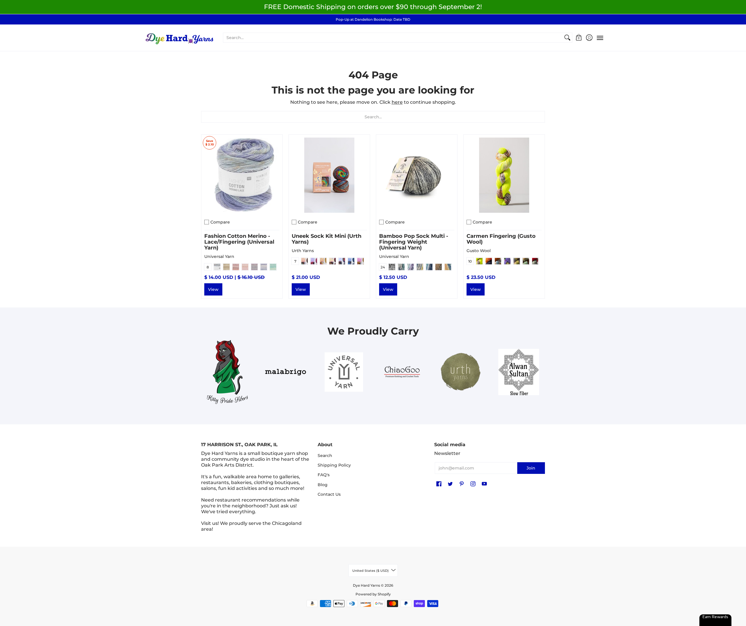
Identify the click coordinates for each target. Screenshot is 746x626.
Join (531, 468)
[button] (579, 37)
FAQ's (324, 474)
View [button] (213, 289)
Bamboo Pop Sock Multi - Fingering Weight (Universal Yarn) (413, 242)
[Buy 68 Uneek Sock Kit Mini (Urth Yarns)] (329, 175)
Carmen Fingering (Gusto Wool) (501, 239)
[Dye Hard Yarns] (179, 37)
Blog (323, 484)
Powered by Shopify (373, 594)
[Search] (567, 37)
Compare (220, 222)
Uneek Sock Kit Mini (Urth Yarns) (326, 239)
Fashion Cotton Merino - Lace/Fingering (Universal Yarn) (239, 242)
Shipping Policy (334, 465)
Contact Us (329, 494)
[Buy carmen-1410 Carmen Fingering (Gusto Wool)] (504, 175)
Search (325, 455)
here (397, 102)
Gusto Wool (479, 250)
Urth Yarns (303, 250)
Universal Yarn (219, 256)
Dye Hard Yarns (366, 585)
